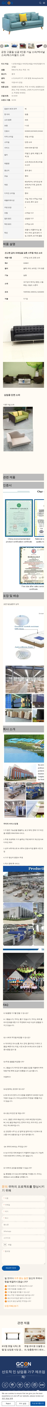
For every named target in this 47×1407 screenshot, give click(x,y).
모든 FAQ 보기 (11, 1306)
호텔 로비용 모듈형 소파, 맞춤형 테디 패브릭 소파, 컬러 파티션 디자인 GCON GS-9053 (34, 1348)
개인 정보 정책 (7, 1398)
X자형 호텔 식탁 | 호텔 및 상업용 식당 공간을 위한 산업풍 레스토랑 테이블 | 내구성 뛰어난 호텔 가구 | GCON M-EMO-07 (12, 1348)
